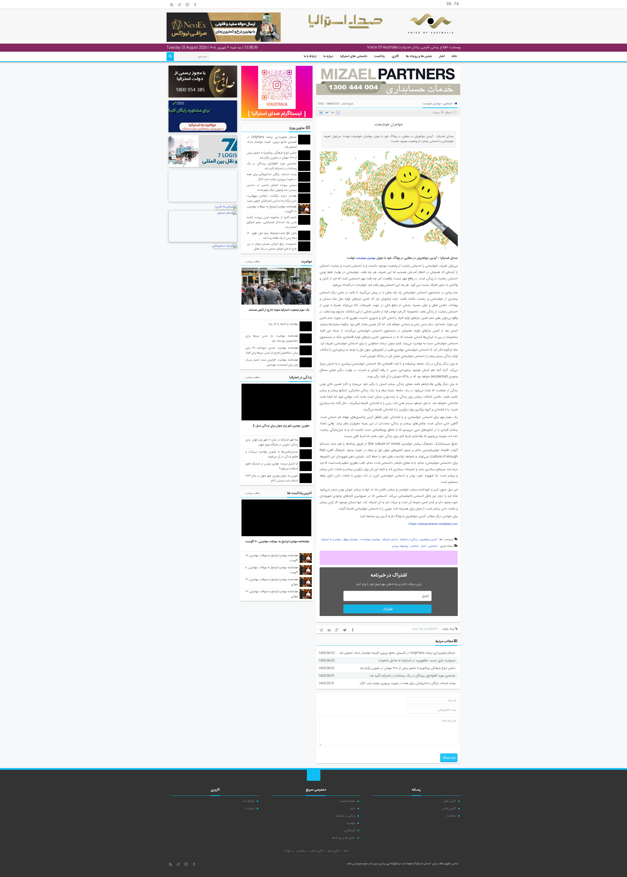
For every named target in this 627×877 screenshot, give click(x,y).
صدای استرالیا (390, 539)
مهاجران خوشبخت (365, 258)
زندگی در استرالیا (408, 539)
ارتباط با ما (310, 56)
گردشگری (349, 830)
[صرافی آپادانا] (203, 202)
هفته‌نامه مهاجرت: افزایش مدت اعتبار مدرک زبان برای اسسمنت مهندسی (271, 362)
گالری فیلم (450, 801)
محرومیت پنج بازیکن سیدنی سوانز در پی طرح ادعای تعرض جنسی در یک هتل (272, 246)
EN (449, 4)
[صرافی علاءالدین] (226, 207)
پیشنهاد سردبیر (400, 546)
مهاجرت (350, 823)
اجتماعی (447, 104)
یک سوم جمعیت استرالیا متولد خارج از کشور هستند (279, 310)
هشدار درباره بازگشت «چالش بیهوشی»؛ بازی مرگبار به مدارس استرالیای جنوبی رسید (272, 198)
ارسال (448, 112)
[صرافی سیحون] (203, 241)
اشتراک (387, 609)
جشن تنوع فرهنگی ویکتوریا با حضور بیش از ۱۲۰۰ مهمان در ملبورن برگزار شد (407, 668)
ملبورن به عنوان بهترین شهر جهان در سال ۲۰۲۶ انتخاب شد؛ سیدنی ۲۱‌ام (271, 478)
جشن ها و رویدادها (343, 837)
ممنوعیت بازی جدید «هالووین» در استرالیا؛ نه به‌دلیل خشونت (416, 660)
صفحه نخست (347, 801)
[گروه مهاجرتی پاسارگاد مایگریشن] (203, 133)
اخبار (442, 56)
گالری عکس (449, 808)
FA (457, 4)
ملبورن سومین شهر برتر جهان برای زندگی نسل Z (281, 425)
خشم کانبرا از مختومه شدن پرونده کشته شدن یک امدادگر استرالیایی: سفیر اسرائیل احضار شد (272, 222)
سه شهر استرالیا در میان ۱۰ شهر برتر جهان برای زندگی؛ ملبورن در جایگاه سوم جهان (271, 442)
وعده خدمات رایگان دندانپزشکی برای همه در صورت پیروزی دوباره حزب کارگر (407, 683)
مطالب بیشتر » (252, 262)
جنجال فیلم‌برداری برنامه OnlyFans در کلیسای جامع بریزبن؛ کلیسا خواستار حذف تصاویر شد (397, 653)
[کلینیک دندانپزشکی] (225, 246)
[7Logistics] (203, 168)
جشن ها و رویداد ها (419, 56)
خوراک (287, 851)
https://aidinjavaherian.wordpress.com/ (433, 524)
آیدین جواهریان (428, 539)
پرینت (437, 112)
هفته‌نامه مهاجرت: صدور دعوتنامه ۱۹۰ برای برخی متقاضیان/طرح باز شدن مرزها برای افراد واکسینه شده (271, 352)
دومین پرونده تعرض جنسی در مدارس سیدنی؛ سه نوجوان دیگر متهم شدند (272, 187)
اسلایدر (414, 546)
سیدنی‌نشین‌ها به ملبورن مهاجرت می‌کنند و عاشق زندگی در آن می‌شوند (271, 454)
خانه (454, 56)
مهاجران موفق (350, 539)
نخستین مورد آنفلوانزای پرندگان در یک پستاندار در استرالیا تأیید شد (412, 675)
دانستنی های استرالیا (353, 56)
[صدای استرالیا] (423, 37)
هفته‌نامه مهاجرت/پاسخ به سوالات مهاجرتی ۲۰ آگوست (277, 541)
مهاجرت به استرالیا (331, 539)
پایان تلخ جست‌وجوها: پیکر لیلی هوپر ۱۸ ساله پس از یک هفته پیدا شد (272, 235)
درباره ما (328, 56)
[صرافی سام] (203, 98)
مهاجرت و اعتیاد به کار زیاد (283, 323)
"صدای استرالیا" (422, 864)
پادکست (379, 56)
